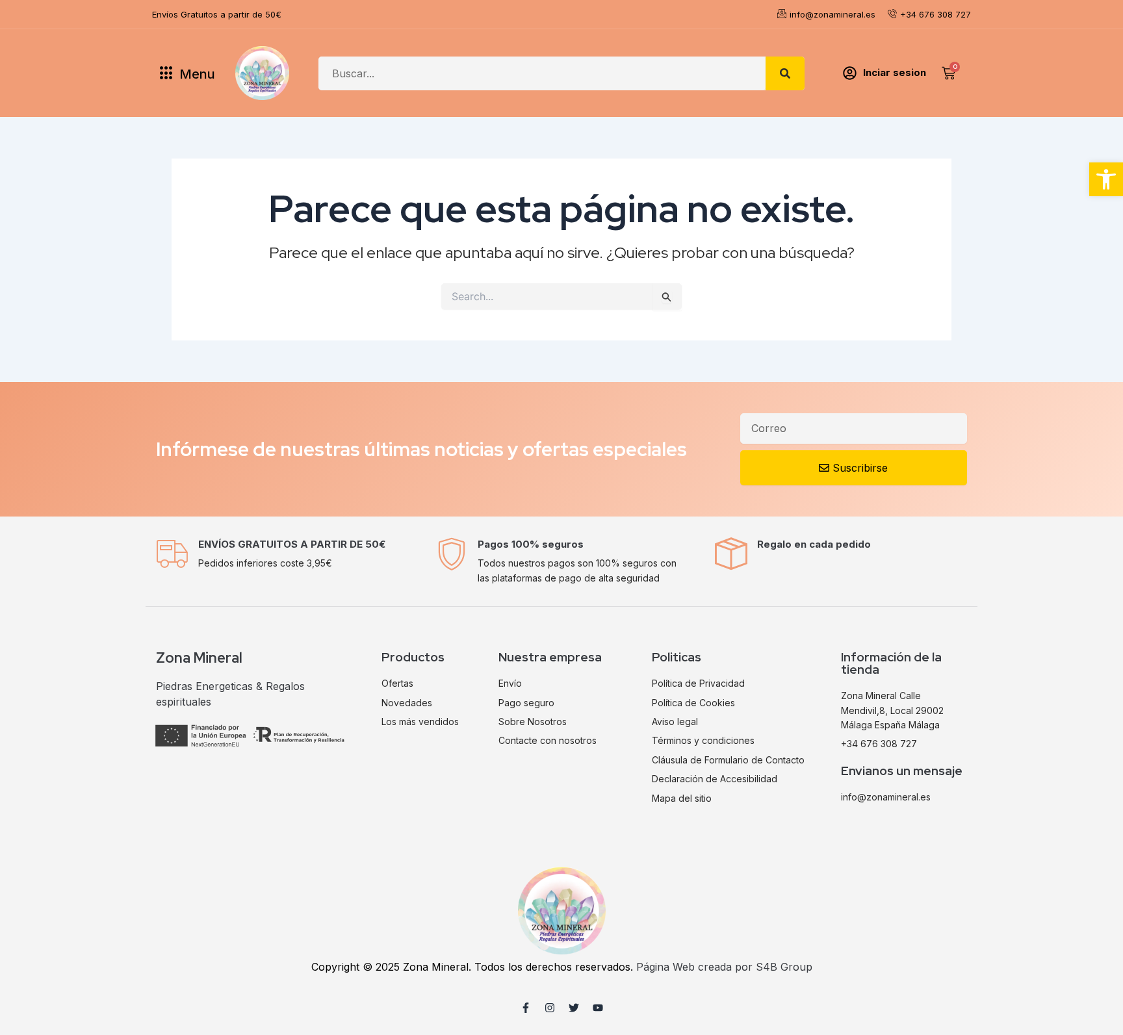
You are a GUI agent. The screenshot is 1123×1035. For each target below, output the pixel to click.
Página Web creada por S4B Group (724, 966)
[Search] (785, 73)
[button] (1106, 179)
